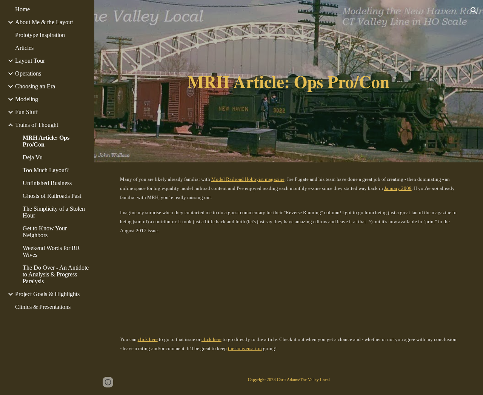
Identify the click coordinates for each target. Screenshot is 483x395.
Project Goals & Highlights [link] (47, 294)
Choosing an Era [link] (35, 86)
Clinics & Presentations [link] (43, 307)
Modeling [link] (26, 99)
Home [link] (22, 9)
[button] (474, 11)
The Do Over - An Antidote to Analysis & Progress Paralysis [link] (56, 274)
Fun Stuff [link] (26, 112)
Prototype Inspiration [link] (40, 35)
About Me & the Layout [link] (44, 22)
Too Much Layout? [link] (46, 170)
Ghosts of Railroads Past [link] (52, 196)
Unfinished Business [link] (47, 183)
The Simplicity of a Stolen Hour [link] (54, 212)
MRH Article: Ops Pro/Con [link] (46, 141)
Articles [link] (24, 48)
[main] (288, 81)
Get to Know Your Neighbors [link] (45, 231)
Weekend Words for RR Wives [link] (51, 251)
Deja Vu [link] (33, 157)
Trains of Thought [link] (36, 125)
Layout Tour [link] (30, 60)
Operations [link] (28, 73)
